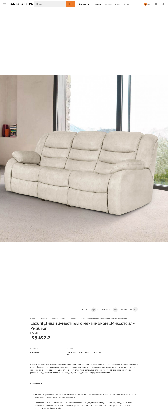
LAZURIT (35, 333)
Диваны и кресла (58, 318)
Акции (117, 4)
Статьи (126, 4)
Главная (33, 318)
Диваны (73, 318)
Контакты (97, 4)
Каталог (44, 318)
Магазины (108, 4)
